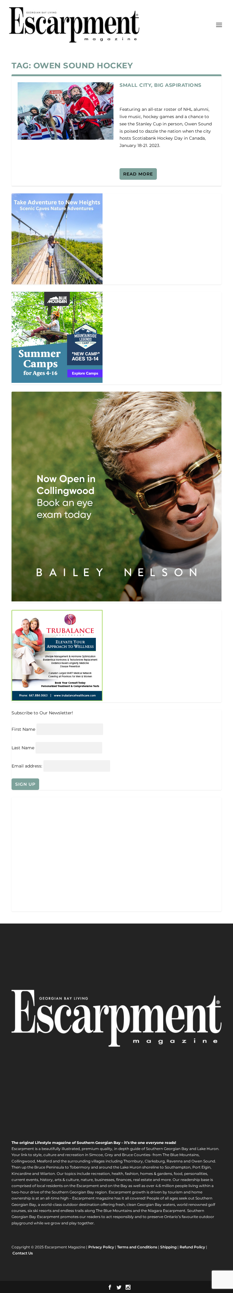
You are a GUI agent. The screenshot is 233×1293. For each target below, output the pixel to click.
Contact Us (22, 1253)
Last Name (23, 747)
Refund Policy (192, 1247)
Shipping (168, 1247)
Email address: (27, 766)
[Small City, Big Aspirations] (65, 111)
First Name (23, 729)
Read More (138, 174)
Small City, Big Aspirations (160, 85)
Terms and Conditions (137, 1247)
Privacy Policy (101, 1247)
